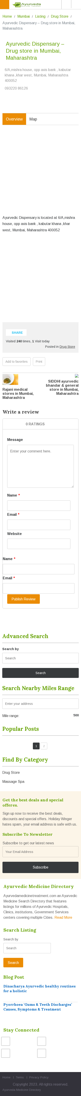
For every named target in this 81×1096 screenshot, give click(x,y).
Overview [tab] (14, 119)
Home (7, 16)
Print (39, 361)
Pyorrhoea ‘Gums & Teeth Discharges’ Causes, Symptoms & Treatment (37, 1006)
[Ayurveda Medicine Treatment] (41, 4)
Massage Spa (13, 782)
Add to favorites (16, 361)
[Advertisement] (40, 173)
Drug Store (59, 16)
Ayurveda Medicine (15, 1089)
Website (14, 534)
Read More (63, 917)
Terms (20, 1077)
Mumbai (23, 16)
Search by (10, 649)
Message (15, 440)
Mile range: (11, 716)
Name (13, 495)
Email (13, 514)
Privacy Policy (39, 1077)
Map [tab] (33, 119)
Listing (40, 16)
